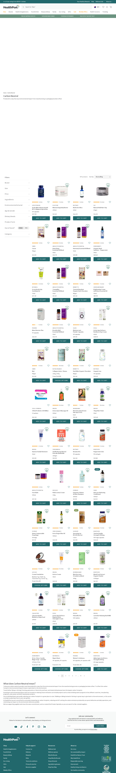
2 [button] (65, 675)
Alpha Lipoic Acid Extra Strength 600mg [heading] (100, 659)
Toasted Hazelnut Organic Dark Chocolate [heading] (80, 290)
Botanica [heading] (34, 287)
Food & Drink (35, 12)
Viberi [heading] (33, 246)
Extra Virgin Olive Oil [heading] (59, 533)
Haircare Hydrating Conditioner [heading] (99, 493)
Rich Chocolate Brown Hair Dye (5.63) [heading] (79, 411)
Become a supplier (31, 767)
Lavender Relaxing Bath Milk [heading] (102, 615)
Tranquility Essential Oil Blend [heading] (58, 290)
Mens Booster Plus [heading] (37, 330)
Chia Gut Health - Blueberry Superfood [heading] (38, 616)
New (4, 12)
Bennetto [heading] (76, 287)
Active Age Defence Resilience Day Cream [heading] (100, 331)
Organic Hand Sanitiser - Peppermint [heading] (100, 249)
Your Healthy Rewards (83, 1)
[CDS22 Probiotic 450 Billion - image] (41, 394)
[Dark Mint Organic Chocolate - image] (82, 355)
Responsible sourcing (77, 761)
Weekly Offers (83, 12)
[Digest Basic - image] (61, 642)
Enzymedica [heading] (56, 655)
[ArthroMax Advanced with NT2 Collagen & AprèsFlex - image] (41, 191)
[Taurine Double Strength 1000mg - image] (102, 517)
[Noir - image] (41, 355)
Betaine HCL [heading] (77, 451)
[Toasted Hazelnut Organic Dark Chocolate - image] (82, 273)
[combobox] (56, 7)
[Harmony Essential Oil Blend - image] (82, 232)
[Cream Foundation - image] (41, 558)
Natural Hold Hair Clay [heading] (100, 207)
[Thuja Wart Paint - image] (102, 394)
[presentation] (41, 210)
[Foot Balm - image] (41, 476)
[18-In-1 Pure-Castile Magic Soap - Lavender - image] (41, 642)
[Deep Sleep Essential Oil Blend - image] (61, 232)
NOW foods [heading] (96, 449)
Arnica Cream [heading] (57, 574)
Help (92, 1)
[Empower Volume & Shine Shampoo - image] (82, 476)
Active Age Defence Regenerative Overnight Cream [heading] (59, 617)
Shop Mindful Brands (54, 758)
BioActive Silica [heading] (77, 207)
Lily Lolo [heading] (34, 572)
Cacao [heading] (34, 248)
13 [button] (80, 675)
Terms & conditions (31, 761)
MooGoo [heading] (55, 490)
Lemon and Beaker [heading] (98, 287)
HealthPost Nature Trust (78, 755)
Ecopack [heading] (34, 531)
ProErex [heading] (34, 328)
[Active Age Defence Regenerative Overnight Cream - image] (61, 599)
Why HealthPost (75, 758)
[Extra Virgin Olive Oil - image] (61, 517)
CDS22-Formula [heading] (36, 408)
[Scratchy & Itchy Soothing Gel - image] (41, 273)
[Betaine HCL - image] (82, 435)
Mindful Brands (52, 755)
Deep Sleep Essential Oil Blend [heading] (58, 249)
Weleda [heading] (55, 408)
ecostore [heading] (55, 205)
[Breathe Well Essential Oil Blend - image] (61, 314)
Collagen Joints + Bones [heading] (60, 371)
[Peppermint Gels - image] (102, 435)
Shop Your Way (52, 767)
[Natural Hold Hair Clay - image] (102, 191)
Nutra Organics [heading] (57, 369)
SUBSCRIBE (100, 726)
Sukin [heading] (95, 490)
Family (54, 12)
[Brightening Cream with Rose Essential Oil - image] (102, 273)
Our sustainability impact (78, 752)
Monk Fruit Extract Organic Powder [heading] (99, 575)
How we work (74, 764)
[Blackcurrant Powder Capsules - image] (82, 314)
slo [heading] (94, 205)
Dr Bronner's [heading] (97, 246)
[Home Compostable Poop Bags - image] (41, 517)
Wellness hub (99, 1)
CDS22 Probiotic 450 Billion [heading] (40, 411)
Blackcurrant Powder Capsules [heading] (78, 331)
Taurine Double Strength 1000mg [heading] (99, 534)
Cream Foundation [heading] (37, 574)
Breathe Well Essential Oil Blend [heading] (58, 331)
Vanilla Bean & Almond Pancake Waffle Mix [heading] (59, 452)
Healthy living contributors (78, 767)
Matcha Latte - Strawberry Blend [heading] (78, 575)
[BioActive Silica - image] (82, 191)
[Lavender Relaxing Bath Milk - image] (102, 599)
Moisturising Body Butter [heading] (60, 207)
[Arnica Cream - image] (61, 558)
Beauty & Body (45, 12)
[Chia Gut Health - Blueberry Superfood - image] (41, 599)
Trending (105, 12)
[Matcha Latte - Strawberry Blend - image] (82, 558)
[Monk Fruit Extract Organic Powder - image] (102, 558)
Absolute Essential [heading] (58, 246)
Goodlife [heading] (75, 531)
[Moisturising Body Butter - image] (61, 191)
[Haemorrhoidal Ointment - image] (41, 435)
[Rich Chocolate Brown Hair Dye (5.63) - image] (82, 394)
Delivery (28, 752)
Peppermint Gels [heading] (98, 451)
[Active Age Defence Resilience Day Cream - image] (102, 314)
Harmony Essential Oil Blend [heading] (81, 248)
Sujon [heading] (74, 328)
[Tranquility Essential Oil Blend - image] (61, 273)
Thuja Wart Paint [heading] (98, 411)
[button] (103, 7)
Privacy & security (31, 764)
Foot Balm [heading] (35, 492)
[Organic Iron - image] (102, 355)
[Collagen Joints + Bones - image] (61, 355)
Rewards (28, 755)
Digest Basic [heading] (56, 658)
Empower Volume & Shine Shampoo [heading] (78, 493)
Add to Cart (41, 218)
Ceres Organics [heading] (57, 531)
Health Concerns (95, 12)
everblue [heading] (75, 490)
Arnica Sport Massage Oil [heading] (60, 411)
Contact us (29, 749)
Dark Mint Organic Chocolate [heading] (82, 371)
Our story (73, 749)
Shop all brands (52, 761)
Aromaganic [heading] (76, 408)
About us (108, 1)
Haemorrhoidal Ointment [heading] (40, 451)
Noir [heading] (33, 371)
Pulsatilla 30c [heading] (77, 615)
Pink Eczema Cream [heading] (59, 492)
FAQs (27, 758)
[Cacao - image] (41, 232)
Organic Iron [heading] (97, 371)
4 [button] (72, 675)
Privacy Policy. (93, 729)
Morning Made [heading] (77, 572)
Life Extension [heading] (36, 205)
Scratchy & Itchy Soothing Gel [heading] (37, 290)
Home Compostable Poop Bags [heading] (38, 534)
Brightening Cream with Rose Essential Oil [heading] (100, 290)
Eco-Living (62, 12)
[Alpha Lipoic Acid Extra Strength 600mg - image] (102, 642)
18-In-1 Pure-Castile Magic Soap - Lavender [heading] (39, 659)
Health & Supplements (22, 12)
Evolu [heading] (95, 328)
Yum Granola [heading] (56, 449)
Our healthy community (78, 770)
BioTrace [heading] (75, 205)
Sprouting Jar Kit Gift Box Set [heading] (77, 534)
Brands (11, 12)
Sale (75, 12)
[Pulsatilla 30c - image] (82, 599)
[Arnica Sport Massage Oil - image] (61, 394)
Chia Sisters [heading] (35, 613)
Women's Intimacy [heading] (78, 658)
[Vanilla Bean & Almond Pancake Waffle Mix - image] (61, 435)
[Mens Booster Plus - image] (41, 314)
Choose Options (61, 380)
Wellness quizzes (53, 752)
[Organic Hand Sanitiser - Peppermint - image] (102, 232)
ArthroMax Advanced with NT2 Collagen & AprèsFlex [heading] (40, 208)
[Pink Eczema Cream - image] (61, 476)
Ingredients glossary (54, 764)
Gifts (69, 12)
